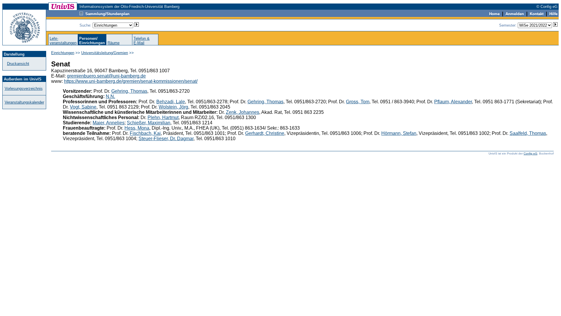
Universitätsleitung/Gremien (104, 53)
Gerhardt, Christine (264, 133)
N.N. (110, 96)
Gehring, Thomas (129, 91)
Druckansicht (18, 63)
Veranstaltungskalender (24, 102)
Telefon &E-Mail (142, 40)
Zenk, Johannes (242, 112)
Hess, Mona (136, 128)
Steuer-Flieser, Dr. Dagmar (165, 138)
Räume (114, 43)
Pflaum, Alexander (453, 101)
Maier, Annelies (108, 122)
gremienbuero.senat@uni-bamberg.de (106, 75)
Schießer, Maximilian (148, 122)
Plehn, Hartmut (163, 117)
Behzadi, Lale (170, 101)
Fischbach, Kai (145, 133)
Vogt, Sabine (83, 106)
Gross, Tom (357, 101)
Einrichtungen (62, 53)
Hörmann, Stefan (398, 133)
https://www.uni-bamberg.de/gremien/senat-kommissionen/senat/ (131, 81)
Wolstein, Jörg (173, 106)
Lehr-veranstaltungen (63, 40)
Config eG (530, 153)
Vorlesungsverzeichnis (24, 88)
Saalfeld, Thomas (528, 133)
